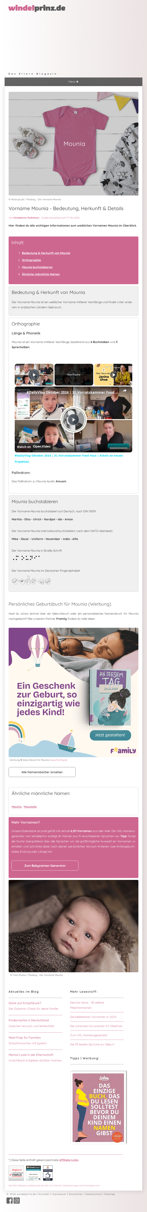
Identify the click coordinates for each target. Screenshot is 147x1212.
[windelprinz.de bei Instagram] (17, 1202)
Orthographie (31, 260)
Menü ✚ (73, 81)
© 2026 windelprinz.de (21, 1194)
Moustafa (30, 807)
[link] (21, 392)
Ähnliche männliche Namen (41, 274)
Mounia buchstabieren (37, 267)
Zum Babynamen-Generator (45, 865)
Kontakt (44, 1194)
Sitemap (109, 1194)
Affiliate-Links (68, 1160)
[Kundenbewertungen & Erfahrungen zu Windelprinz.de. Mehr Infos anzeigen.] (33, 1179)
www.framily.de (59, 759)
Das (54, 1185)
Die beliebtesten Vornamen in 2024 (93, 1017)
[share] (124, 390)
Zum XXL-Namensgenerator (89, 1035)
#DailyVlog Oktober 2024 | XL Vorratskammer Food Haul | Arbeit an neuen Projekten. (73, 392)
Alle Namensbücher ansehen (42, 772)
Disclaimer (76, 1194)
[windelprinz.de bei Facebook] (10, 1202)
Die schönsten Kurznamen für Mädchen (96, 1026)
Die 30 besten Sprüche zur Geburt (92, 1044)
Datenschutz (94, 1194)
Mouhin (17, 807)
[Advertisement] (73, 41)
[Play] (114, 374)
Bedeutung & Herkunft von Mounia (46, 253)
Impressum (59, 1194)
